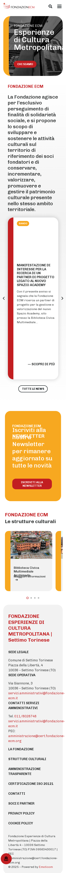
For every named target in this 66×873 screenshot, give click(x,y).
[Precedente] (4, 298)
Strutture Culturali (27, 759)
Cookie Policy (20, 823)
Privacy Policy (21, 813)
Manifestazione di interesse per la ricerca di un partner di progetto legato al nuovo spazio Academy (35, 275)
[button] (50, 6)
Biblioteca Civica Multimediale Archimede (26, 571)
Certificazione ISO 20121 (31, 784)
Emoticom (46, 867)
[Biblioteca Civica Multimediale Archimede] (31, 545)
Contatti (16, 794)
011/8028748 (25, 716)
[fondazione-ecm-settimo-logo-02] (19, 6)
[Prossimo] (62, 298)
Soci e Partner (21, 803)
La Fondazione (21, 749)
